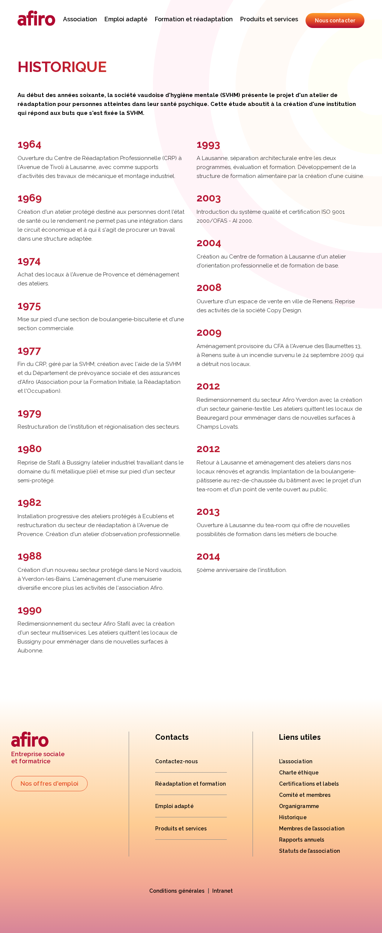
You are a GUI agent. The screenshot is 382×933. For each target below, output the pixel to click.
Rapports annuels (302, 840)
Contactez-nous (176, 761)
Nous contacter (335, 21)
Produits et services (269, 19)
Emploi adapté (125, 19)
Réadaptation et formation (190, 784)
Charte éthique (299, 773)
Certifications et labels (309, 784)
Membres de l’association (311, 829)
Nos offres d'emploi (49, 783)
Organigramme (299, 806)
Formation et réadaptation (194, 19)
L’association (295, 761)
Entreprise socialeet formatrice (38, 758)
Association (80, 19)
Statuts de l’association (309, 851)
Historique (293, 817)
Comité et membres (305, 795)
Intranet (222, 891)
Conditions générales (177, 891)
